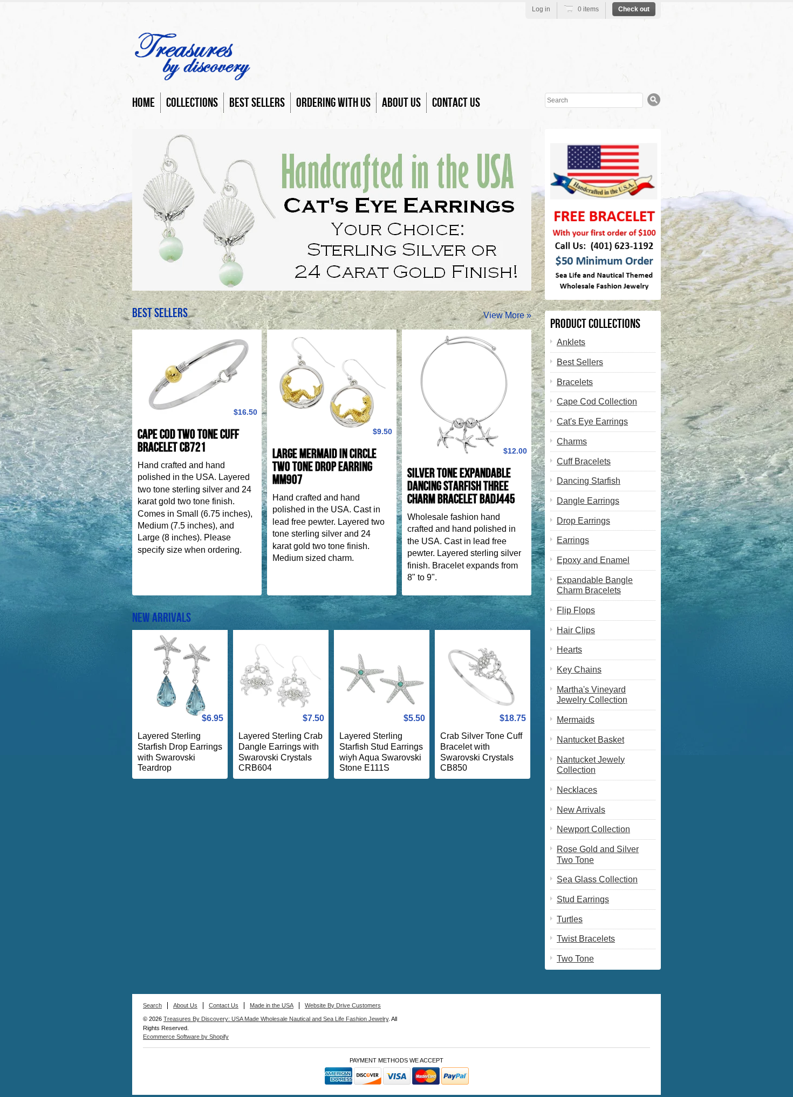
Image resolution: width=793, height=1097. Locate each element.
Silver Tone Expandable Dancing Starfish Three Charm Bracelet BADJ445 (461, 486)
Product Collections (595, 324)
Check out (634, 9)
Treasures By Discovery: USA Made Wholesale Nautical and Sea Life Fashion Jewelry (275, 1019)
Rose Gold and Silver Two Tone (598, 855)
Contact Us (456, 103)
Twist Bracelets (586, 938)
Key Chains (579, 669)
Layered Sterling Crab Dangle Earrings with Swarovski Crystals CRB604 (280, 751)
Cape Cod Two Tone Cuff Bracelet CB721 (188, 441)
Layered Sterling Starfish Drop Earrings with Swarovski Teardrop (180, 751)
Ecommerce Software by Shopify (186, 1036)
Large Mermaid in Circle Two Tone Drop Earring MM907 (324, 467)
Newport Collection (593, 829)
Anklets (571, 342)
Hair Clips (576, 630)
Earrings (573, 540)
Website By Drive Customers (343, 1005)
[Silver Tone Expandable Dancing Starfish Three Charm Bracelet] (466, 394)
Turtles (570, 919)
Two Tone (575, 958)
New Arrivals (161, 618)
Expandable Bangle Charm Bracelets (595, 585)
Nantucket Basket (590, 739)
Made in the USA (271, 1005)
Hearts (569, 649)
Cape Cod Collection (597, 401)
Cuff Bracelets (584, 461)
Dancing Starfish (588, 480)
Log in (541, 9)
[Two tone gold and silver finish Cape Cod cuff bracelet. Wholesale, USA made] (197, 375)
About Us (401, 103)
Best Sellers (257, 103)
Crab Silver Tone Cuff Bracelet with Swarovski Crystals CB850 (481, 751)
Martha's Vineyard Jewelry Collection (592, 695)
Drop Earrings (583, 520)
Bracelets (575, 382)
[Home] (192, 75)
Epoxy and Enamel (593, 560)
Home (143, 103)
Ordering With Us (333, 103)
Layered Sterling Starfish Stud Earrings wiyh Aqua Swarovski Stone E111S (381, 751)
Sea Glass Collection (597, 879)
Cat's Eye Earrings (592, 421)
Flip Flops (576, 610)
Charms (572, 441)
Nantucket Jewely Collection (591, 765)
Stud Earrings (583, 899)
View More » (507, 315)
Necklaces (577, 789)
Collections (192, 103)
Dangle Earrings (588, 500)
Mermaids (575, 719)
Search (152, 1005)
